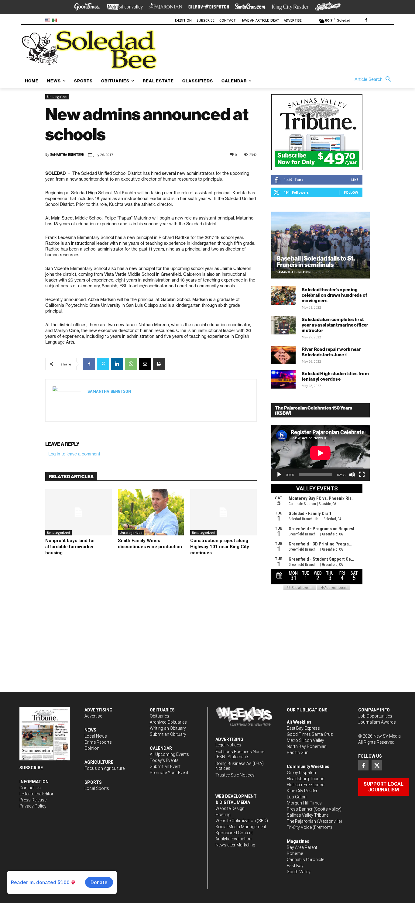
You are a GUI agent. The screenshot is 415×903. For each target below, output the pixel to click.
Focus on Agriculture (104, 768)
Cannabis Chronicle (305, 859)
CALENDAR (161, 748)
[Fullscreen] (362, 475)
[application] (320, 453)
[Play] (279, 475)
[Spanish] (55, 20)
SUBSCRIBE (31, 767)
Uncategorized (57, 97)
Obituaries (159, 716)
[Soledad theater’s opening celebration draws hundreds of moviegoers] (283, 295)
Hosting (223, 814)
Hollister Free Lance (305, 784)
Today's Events (164, 760)
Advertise (93, 716)
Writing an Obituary (168, 728)
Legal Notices (228, 744)
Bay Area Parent (302, 847)
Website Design (230, 808)
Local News (95, 736)
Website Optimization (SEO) (241, 820)
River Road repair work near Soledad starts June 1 (331, 352)
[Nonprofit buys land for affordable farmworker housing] (78, 512)
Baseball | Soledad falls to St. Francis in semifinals (315, 261)
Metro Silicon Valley (305, 740)
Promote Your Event (169, 772)
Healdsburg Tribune (305, 778)
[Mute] (352, 475)
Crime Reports (98, 742)
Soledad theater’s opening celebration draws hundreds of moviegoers (334, 295)
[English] (48, 20)
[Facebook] (366, 20)
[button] (374, 79)
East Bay (295, 865)
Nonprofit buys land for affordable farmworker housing (70, 546)
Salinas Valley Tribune (307, 815)
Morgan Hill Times (304, 803)
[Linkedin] (117, 364)
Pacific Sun (297, 752)
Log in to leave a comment (74, 454)
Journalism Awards (377, 722)
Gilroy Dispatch (301, 772)
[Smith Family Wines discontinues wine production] (151, 512)
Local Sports (96, 788)
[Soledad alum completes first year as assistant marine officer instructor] (283, 325)
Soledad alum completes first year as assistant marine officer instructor (335, 325)
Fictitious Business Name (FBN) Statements (239, 754)
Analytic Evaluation (233, 838)
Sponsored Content (234, 832)
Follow (351, 192)
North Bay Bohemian (307, 746)
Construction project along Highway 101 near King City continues (219, 546)
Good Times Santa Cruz (310, 734)
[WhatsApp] (131, 364)
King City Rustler (302, 790)
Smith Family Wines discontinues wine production (150, 543)
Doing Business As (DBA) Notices (239, 766)
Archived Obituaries (168, 722)
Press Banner (300, 809)
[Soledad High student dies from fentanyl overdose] (283, 379)
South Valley (298, 871)
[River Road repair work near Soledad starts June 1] (283, 355)
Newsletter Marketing (235, 844)
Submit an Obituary (168, 734)
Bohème (295, 853)
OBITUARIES (162, 710)
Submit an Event (165, 766)
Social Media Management (240, 826)
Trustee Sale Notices (235, 775)
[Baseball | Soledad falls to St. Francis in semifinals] (320, 245)
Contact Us (30, 787)
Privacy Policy (32, 806)
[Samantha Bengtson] (66, 400)
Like (354, 179)
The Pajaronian (301, 821)
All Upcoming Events (169, 754)
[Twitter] (103, 364)
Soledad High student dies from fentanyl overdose (335, 376)
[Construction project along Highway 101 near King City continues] (223, 512)
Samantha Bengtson (67, 154)
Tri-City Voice (299, 827)
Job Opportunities (375, 716)
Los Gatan (297, 796)
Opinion (91, 748)
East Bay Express (303, 728)
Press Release (32, 799)
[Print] (159, 364)
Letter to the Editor (36, 793)
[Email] (145, 364)
